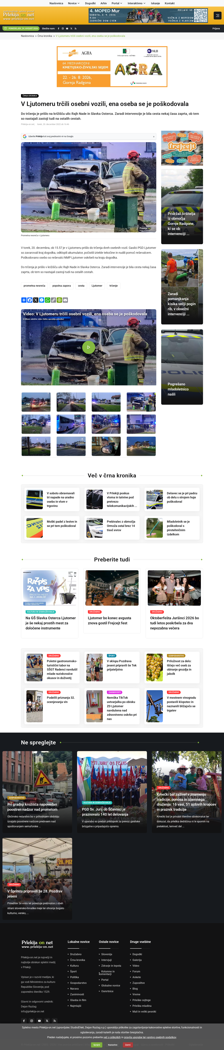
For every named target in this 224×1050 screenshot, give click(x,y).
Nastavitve (112, 1045)
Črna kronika (45, 36)
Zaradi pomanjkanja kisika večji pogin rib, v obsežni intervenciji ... (182, 304)
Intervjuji (106, 960)
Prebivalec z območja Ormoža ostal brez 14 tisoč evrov (121, 526)
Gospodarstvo (78, 982)
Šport (73, 971)
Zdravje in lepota (111, 965)
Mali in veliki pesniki (144, 1011)
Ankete (136, 977)
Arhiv (104, 3)
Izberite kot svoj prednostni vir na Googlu (50, 136)
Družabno (75, 954)
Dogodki (90, 3)
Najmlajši (75, 1005)
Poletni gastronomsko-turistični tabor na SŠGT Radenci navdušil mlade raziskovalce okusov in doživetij (62, 669)
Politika (74, 977)
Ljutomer (97, 285)
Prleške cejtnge (141, 1000)
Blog (135, 988)
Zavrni (128, 1045)
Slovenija (106, 954)
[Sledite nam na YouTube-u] (67, 28)
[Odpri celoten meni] (217, 15)
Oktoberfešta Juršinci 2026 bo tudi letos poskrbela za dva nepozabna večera (174, 623)
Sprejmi (96, 1045)
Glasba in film (78, 1000)
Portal (115, 3)
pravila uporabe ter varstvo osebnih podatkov (150, 1037)
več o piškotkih (112, 1037)
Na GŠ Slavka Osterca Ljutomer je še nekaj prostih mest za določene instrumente (51, 623)
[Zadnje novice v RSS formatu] (75, 28)
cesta (81, 285)
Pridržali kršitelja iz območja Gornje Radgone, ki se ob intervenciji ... (181, 224)
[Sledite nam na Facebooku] (58, 28)
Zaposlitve (138, 982)
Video (135, 965)
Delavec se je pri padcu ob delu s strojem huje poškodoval (182, 497)
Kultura (74, 965)
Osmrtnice (107, 991)
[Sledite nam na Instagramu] (63, 28)
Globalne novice (110, 985)
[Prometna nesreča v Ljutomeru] (36, 402)
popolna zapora (61, 285)
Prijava (216, 28)
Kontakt (170, 3)
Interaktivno (135, 3)
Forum (136, 971)
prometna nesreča (34, 285)
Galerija (137, 960)
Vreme (136, 994)
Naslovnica (56, 3)
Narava (74, 988)
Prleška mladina (142, 1005)
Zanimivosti (77, 994)
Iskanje (155, 3)
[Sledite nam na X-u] (71, 28)
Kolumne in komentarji (107, 973)
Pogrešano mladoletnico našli (178, 389)
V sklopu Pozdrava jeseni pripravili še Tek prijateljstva (122, 665)
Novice (72, 3)
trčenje (114, 285)
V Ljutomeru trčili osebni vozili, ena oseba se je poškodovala (90, 36)
